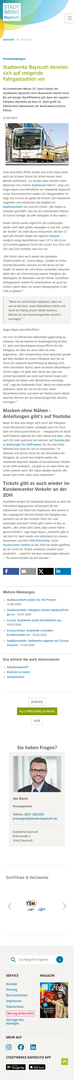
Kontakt (11, 984)
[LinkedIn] (36, 1048)
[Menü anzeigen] (70, 18)
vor (37, 720)
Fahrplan (54, 236)
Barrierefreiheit (17, 995)
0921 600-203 (34, 814)
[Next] (64, 906)
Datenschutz (15, 1007)
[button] (11, 571)
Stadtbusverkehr (13, 206)
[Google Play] (16, 1067)
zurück (37, 702)
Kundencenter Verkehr (16, 544)
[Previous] (10, 906)
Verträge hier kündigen (15, 1021)
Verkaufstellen (15, 677)
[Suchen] (59, 959)
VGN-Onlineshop (39, 540)
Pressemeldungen (14, 58)
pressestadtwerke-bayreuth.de (35, 818)
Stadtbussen (39, 185)
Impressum (14, 1001)
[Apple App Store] (35, 1067)
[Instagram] (12, 1048)
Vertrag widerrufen (20, 1013)
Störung (11, 989)
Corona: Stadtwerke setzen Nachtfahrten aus (34, 620)
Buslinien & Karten (18, 672)
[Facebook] (24, 1048)
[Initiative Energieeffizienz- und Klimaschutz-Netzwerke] (37, 905)
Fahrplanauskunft (17, 667)
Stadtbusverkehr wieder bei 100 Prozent (31, 599)
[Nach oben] (64, 1061)
